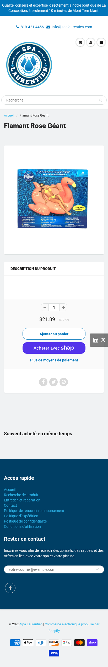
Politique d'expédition (21, 516)
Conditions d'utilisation (22, 526)
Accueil (9, 115)
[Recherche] (100, 100)
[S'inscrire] (97, 569)
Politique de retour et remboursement (34, 511)
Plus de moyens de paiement (54, 360)
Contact (10, 505)
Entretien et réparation (22, 500)
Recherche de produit (21, 495)
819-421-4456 (32, 27)
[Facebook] (10, 588)
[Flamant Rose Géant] (54, 199)
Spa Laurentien (31, 624)
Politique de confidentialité (25, 521)
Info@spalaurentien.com (72, 27)
